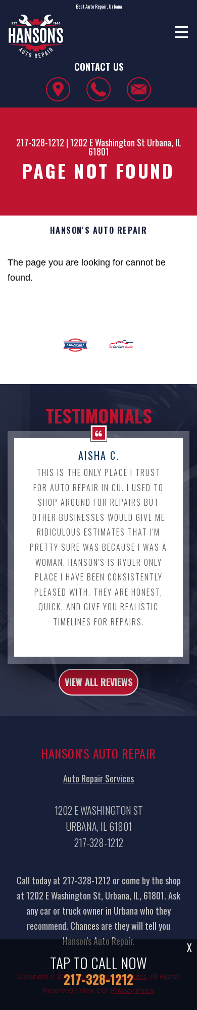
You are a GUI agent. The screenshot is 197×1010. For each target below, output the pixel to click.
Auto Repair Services (98, 778)
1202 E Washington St (107, 142)
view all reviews (98, 681)
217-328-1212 (40, 142)
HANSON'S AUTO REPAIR (98, 230)
